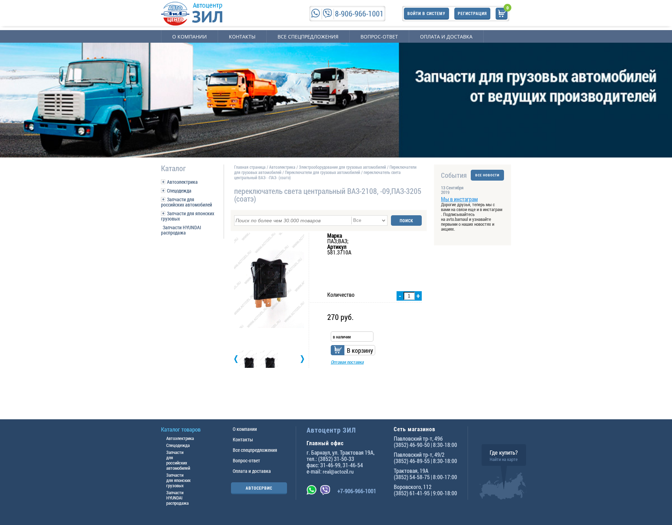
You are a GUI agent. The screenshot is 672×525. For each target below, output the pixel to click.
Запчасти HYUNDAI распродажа (181, 230)
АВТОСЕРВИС (259, 488)
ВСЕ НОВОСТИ (487, 175)
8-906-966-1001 (359, 13)
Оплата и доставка (446, 36)
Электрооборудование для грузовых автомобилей (343, 167)
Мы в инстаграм (459, 199)
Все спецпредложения (308, 36)
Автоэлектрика (182, 181)
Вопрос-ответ (379, 36)
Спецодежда (179, 190)
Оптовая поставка (347, 362)
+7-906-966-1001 (356, 491)
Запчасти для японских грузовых (187, 216)
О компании (189, 36)
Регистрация (472, 13)
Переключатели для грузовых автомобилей (322, 172)
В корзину (360, 350)
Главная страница (250, 167)
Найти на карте (504, 459)
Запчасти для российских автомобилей (186, 202)
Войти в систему (426, 13)
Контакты (242, 36)
